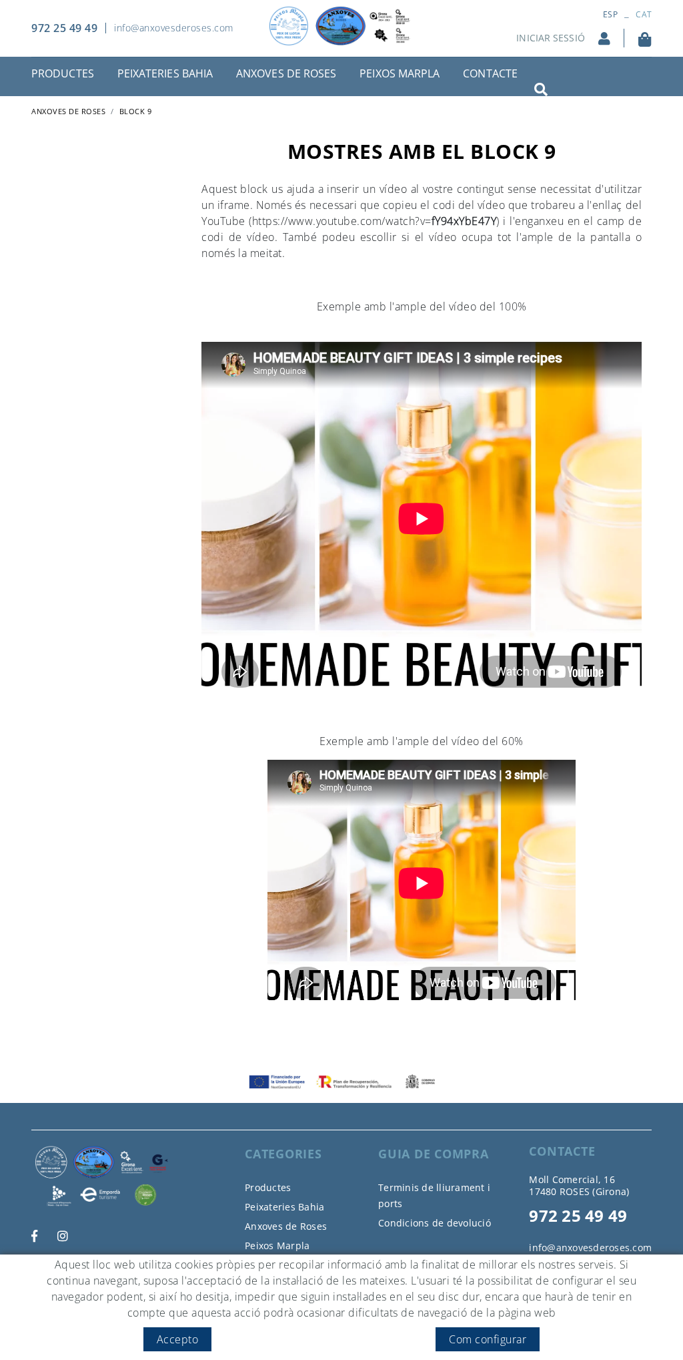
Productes (268, 1187)
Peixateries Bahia (284, 1206)
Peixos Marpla (277, 1245)
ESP (610, 14)
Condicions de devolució (434, 1222)
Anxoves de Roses (286, 1226)
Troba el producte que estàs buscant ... (579, 79)
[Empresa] (341, 26)
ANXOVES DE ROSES (68, 111)
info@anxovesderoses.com (173, 27)
